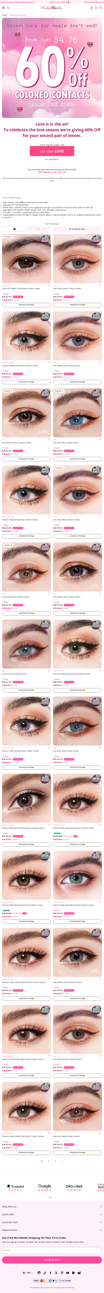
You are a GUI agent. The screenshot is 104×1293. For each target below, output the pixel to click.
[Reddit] (79, 1273)
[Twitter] (56, 1273)
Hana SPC (6, 285)
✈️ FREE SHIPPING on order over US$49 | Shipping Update (33, 2)
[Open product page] (77, 258)
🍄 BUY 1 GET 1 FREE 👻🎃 (81, 2)
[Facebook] (51, 1273)
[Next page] (62, 1161)
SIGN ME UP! (52, 1260)
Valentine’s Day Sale (18, 15)
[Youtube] (68, 1273)
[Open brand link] (15, 1188)
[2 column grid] (15, 229)
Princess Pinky (8, 363)
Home (4, 15)
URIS (55, 285)
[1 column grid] (39, 229)
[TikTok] (45, 1273)
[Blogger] (73, 1273)
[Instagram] (39, 1273)
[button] (3, 8)
